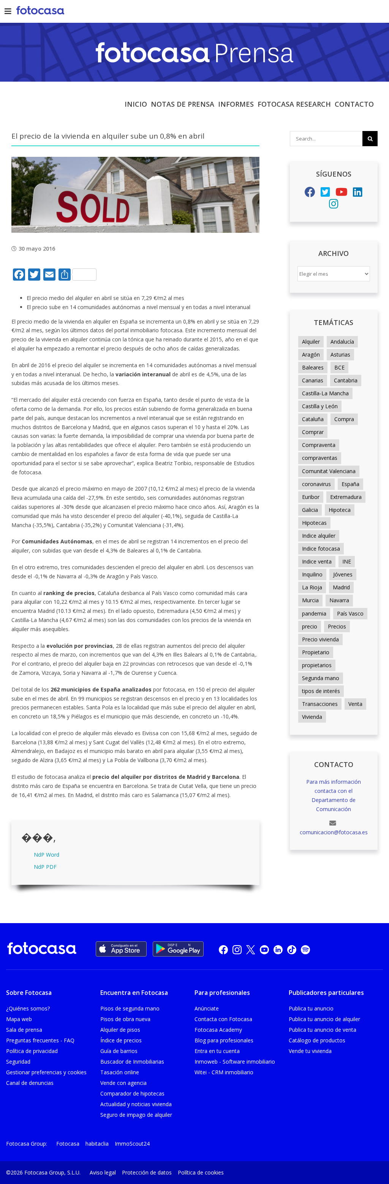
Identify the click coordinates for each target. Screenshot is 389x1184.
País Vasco (350, 613)
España (350, 484)
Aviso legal (103, 1172)
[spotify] (305, 949)
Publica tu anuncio (311, 1008)
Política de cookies (201, 1172)
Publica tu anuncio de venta (322, 1029)
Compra (344, 419)
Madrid (341, 587)
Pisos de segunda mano (130, 1008)
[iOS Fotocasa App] (121, 949)
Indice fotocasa (321, 548)
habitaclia (97, 1143)
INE (346, 561)
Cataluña (313, 419)
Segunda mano (320, 678)
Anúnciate (206, 1008)
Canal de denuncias (30, 1082)
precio (309, 626)
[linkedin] (278, 949)
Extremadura (346, 496)
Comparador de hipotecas (132, 1093)
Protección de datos (147, 1172)
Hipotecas (314, 522)
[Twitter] (325, 193)
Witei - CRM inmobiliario (223, 1072)
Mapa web (19, 1019)
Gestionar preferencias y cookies (46, 1072)
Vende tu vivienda (310, 1051)
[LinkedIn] (357, 193)
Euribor (310, 496)
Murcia (310, 600)
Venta (355, 703)
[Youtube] (341, 193)
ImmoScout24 (132, 1143)
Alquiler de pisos (120, 1029)
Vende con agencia (123, 1082)
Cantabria (345, 380)
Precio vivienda (320, 639)
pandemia (314, 613)
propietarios (317, 665)
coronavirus (316, 484)
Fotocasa (67, 1143)
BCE (339, 367)
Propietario (315, 652)
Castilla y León (320, 406)
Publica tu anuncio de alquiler (324, 1019)
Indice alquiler (318, 535)
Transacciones (320, 703)
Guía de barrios (119, 1051)
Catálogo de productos (317, 1040)
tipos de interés (321, 691)
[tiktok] (291, 949)
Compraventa (318, 444)
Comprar (313, 432)
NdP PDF (45, 866)
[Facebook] (310, 193)
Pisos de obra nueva (125, 1019)
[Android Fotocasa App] (178, 949)
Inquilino (312, 574)
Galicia (310, 509)
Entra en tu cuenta (217, 1051)
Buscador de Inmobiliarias (132, 1061)
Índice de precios (121, 1040)
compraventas (319, 457)
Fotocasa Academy (218, 1029)
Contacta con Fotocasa (223, 1019)
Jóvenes (343, 574)
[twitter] (250, 949)
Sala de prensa (24, 1029)
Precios (337, 626)
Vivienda (312, 716)
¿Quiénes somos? (28, 1008)
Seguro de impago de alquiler (136, 1114)
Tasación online (119, 1072)
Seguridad (18, 1061)
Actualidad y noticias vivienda (136, 1104)
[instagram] (237, 949)
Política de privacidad (32, 1051)
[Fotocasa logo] (41, 949)
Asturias (340, 354)
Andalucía (342, 341)
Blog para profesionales (223, 1040)
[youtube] (264, 949)
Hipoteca (340, 509)
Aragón (311, 354)
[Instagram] (333, 205)
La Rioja (312, 587)
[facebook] (223, 949)
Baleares (313, 367)
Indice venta (317, 561)
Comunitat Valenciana (329, 471)
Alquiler (311, 341)
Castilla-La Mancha (325, 393)
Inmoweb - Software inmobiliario (234, 1061)
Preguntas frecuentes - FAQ (40, 1040)
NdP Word (46, 854)
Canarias (312, 380)
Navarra (339, 600)
